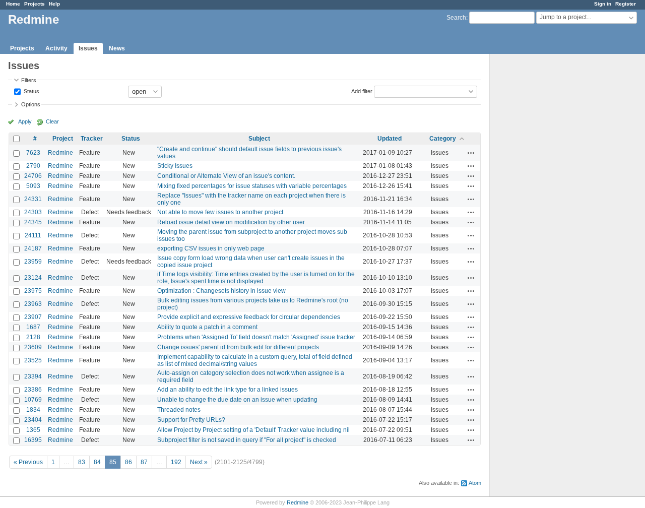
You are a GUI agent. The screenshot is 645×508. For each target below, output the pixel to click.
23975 (33, 290)
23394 (33, 376)
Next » (199, 462)
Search (456, 17)
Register (625, 4)
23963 (33, 303)
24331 (33, 199)
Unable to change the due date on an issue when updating (237, 399)
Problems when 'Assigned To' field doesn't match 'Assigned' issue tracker (256, 337)
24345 (33, 222)
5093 (33, 185)
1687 (33, 327)
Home (13, 4)
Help (54, 4)
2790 (33, 165)
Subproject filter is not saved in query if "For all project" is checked (246, 439)
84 (97, 462)
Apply (25, 121)
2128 (33, 337)
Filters (28, 80)
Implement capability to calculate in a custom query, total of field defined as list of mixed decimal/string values (254, 360)
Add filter (361, 91)
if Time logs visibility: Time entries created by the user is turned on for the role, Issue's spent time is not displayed (256, 278)
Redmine (60, 152)
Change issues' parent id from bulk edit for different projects (238, 347)
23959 (33, 261)
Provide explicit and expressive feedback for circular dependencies (248, 317)
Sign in (602, 4)
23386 (33, 389)
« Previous (28, 462)
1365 (33, 429)
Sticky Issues (174, 165)
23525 (33, 360)
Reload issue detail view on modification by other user (231, 222)
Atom (475, 483)
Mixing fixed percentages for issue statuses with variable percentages (252, 185)
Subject (259, 138)
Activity (56, 48)
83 (81, 462)
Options (30, 104)
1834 (33, 409)
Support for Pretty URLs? (191, 419)
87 (144, 462)
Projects (34, 4)
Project (62, 138)
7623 (33, 152)
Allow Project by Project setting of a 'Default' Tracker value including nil (253, 429)
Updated (389, 138)
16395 (33, 439)
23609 (33, 347)
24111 (33, 235)
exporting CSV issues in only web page (211, 248)
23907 (33, 317)
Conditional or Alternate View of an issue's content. (226, 175)
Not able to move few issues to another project (220, 212)
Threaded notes (179, 409)
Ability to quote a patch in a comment (207, 327)
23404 (33, 419)
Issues (88, 48)
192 (176, 462)
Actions (471, 153)
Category (442, 138)
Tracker (92, 138)
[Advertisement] (540, 212)
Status (30, 91)
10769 (33, 399)
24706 (33, 175)
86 (128, 462)
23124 (33, 277)
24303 (33, 212)
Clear (52, 121)
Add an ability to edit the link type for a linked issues (227, 389)
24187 (33, 248)
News (117, 48)
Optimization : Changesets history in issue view (221, 290)
